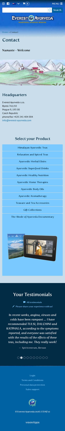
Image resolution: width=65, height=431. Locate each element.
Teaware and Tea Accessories (32, 203)
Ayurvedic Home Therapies (32, 182)
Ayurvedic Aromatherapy (33, 196)
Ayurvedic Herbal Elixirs (32, 161)
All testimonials (34, 302)
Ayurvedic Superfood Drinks (32, 168)
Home (5, 32)
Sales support (32, 389)
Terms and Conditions (32, 380)
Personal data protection (32, 385)
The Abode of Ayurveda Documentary (32, 216)
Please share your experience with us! (34, 306)
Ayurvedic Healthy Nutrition (32, 175)
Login (32, 375)
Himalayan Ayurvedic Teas (32, 147)
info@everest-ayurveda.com (16, 120)
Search (57, 10)
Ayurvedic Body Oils (32, 189)
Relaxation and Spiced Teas (32, 154)
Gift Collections (32, 209)
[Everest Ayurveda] (32, 19)
